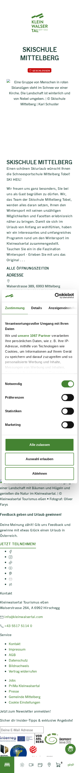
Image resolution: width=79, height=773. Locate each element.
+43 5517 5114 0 (18, 625)
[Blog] (10, 584)
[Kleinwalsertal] (39, 22)
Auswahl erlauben (39, 459)
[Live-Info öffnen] (22, 765)
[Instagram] (10, 556)
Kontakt (14, 643)
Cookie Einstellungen (24, 702)
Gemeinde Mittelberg (24, 696)
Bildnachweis (19, 665)
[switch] (67, 397)
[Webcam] (31, 765)
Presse (14, 691)
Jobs (12, 680)
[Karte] (49, 765)
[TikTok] (10, 562)
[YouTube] (10, 567)
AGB (12, 654)
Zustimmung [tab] (15, 308)
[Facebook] (10, 551)
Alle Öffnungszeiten (28, 268)
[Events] (40, 765)
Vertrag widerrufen (23, 671)
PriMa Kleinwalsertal (24, 685)
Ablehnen (39, 473)
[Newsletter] (10, 578)
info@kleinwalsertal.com (23, 616)
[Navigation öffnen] (71, 765)
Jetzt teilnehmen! (18, 544)
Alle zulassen (39, 445)
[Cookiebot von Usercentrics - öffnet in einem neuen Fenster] (56, 296)
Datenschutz (18, 660)
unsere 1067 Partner (34, 335)
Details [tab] (36, 308)
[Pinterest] (10, 573)
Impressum (17, 649)
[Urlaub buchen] (7, 765)
